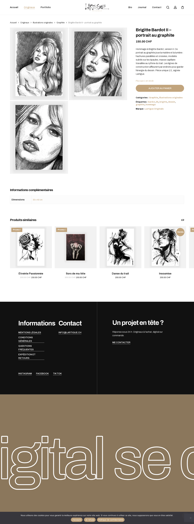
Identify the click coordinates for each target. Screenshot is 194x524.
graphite (140, 105)
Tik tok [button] (57, 373)
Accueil (13, 22)
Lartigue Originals (154, 109)
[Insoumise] (165, 247)
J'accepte (76, 520)
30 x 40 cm (37, 200)
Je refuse (89, 520)
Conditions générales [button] (25, 339)
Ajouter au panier (160, 88)
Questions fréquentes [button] (26, 348)
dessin (171, 102)
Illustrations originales (43, 22)
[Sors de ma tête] (76, 247)
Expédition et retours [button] (27, 356)
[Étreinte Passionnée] (31, 247)
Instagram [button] (25, 373)
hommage (151, 105)
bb (157, 102)
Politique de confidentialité (110, 520)
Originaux (24, 22)
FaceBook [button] (42, 373)
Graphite (61, 22)
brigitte (163, 102)
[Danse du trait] (120, 247)
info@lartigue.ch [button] (70, 332)
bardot (151, 102)
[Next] (178, 253)
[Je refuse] (190, 517)
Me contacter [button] (121, 342)
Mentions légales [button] (29, 332)
